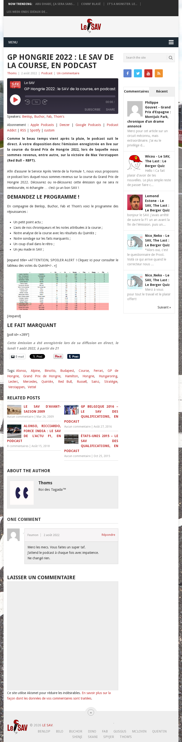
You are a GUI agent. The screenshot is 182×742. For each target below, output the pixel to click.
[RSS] (159, 73)
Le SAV (47, 725)
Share (110, 109)
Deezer (64, 125)
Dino (92, 731)
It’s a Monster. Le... (122, 4)
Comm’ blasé (91, 4)
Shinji (77, 737)
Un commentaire (68, 73)
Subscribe (92, 109)
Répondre (108, 535)
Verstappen (16, 387)
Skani (93, 737)
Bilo (59, 731)
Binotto (50, 371)
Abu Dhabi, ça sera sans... (55, 4)
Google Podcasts (88, 125)
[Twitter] (138, 73)
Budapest (67, 371)
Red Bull (65, 381)
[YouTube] (148, 73)
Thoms (12, 73)
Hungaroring (108, 376)
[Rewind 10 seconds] (27, 102)
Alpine (35, 371)
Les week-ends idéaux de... (27, 12)
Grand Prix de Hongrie (41, 376)
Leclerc (13, 381)
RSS (23, 130)
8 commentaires (17, 446)
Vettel (32, 387)
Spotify (35, 130)
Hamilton (71, 376)
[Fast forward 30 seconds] (44, 102)
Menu (13, 42)
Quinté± (47, 381)
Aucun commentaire (20, 416)
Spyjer (108, 737)
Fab (49, 116)
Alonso (21, 371)
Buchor (39, 116)
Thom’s (126, 737)
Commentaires (136, 91)
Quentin (159, 731)
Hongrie (88, 376)
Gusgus (120, 731)
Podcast (46, 73)
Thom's (59, 116)
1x (36, 102)
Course (84, 371)
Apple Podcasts (42, 125)
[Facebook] (127, 73)
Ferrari (98, 371)
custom (49, 130)
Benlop (27, 116)
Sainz (95, 381)
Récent (162, 91)
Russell (82, 381)
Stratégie (110, 381)
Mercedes (30, 381)
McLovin (139, 731)
